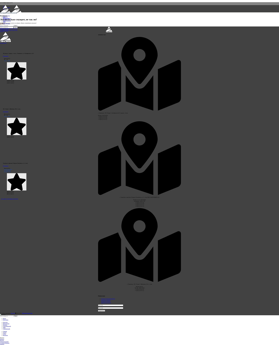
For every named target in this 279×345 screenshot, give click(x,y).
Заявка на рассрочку (106, 302)
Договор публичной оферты (108, 298)
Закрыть (2, 339)
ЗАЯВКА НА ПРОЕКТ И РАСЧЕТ (8, 28)
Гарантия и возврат (106, 300)
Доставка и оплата (105, 301)
